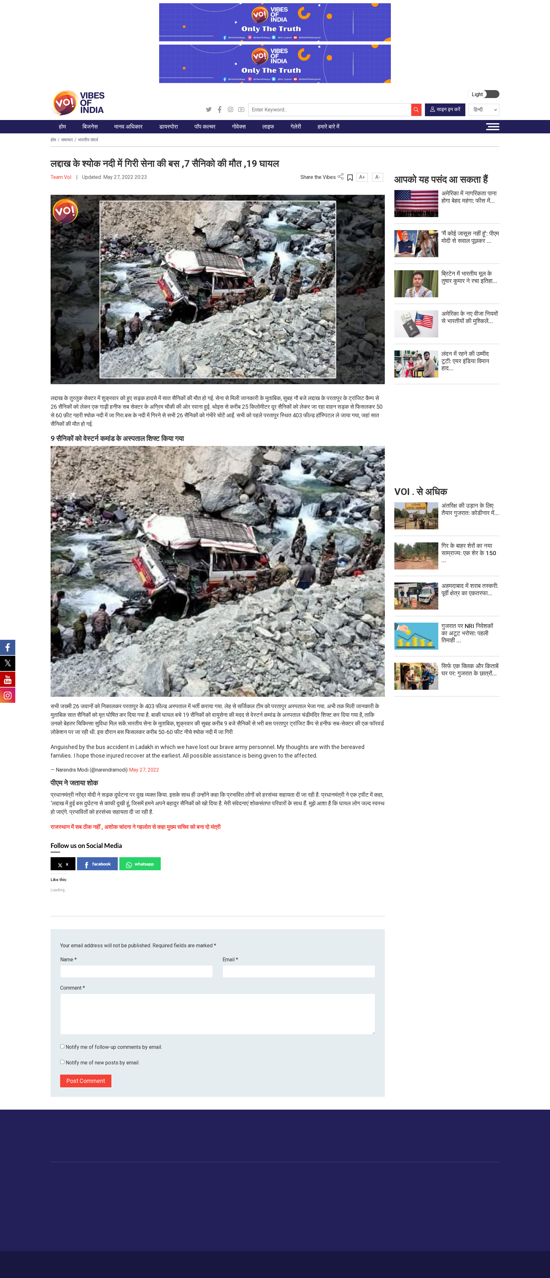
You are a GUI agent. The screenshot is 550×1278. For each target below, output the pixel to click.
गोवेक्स (213, 1175)
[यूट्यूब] (241, 110)
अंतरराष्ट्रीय (67, 1207)
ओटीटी (200, 1199)
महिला (284, 1183)
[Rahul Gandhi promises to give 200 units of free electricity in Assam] (416, 515)
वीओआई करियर (369, 1231)
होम (53, 139)
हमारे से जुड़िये (471, 1142)
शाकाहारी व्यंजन (260, 1183)
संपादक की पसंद (70, 1199)
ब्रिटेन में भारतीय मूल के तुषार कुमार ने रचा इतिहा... (469, 277)
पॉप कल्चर (197, 1175)
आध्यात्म (286, 1239)
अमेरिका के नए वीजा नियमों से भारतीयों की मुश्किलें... (469, 317)
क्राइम (62, 1231)
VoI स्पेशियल (68, 1239)
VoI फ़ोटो (327, 1223)
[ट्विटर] (209, 110)
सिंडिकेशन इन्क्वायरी (372, 1223)
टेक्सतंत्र (98, 1223)
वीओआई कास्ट (331, 1207)
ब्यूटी (283, 1231)
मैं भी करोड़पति (103, 1215)
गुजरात (63, 1223)
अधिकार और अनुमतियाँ (375, 1239)
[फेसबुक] (219, 110)
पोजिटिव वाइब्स (69, 1247)
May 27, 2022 (144, 770)
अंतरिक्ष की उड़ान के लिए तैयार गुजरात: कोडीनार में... (470, 509)
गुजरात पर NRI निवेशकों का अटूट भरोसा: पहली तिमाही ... (467, 633)
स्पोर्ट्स (285, 1223)
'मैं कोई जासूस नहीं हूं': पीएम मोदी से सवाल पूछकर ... (470, 237)
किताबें (199, 1207)
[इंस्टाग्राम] (230, 110)
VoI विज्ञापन (366, 1183)
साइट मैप (172, 1261)
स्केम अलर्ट (365, 1199)
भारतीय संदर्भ (88, 139)
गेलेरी (317, 1175)
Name (68, 960)
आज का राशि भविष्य (296, 1247)
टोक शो (325, 1191)
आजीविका (96, 1261)
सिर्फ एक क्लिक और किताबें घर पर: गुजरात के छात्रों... (469, 669)
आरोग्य (285, 1207)
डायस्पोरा (156, 1175)
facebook (101, 863)
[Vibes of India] (77, 102)
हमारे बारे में (72, 1261)
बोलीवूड (200, 1183)
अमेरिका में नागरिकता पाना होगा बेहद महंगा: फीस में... (469, 197)
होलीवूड (200, 1191)
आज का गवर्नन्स (226, 1183)
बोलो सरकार (223, 1199)
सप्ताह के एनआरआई (171, 1199)
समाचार (67, 139)
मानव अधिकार (134, 1175)
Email (230, 960)
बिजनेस (91, 1175)
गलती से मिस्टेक (369, 1215)
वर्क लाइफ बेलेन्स (293, 1199)
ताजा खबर (65, 1191)
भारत (95, 1183)
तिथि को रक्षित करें (334, 1183)
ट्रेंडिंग (62, 1183)
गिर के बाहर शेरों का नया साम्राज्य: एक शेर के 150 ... (468, 553)
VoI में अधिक (361, 1175)
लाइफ (278, 1175)
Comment (72, 988)
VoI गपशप (222, 1191)
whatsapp (144, 863)
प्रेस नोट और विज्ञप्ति (373, 1191)
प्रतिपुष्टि (119, 1261)
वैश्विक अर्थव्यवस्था (106, 1199)
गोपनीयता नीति (145, 1261)
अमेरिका (160, 1183)
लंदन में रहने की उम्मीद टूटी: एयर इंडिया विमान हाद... (465, 361)
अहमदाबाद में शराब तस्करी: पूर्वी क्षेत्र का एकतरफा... (469, 589)
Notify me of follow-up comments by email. (114, 1047)
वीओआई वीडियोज (333, 1199)
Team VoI (62, 177)
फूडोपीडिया (250, 1175)
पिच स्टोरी (364, 1207)
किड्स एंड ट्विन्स (293, 1215)
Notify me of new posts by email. (102, 1063)
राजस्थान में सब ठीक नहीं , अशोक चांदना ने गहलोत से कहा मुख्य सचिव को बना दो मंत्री (136, 826)
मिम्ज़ (323, 1215)
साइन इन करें (448, 109)
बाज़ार (96, 1207)
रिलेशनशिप (288, 1191)
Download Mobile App (463, 1264)
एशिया (159, 1191)
